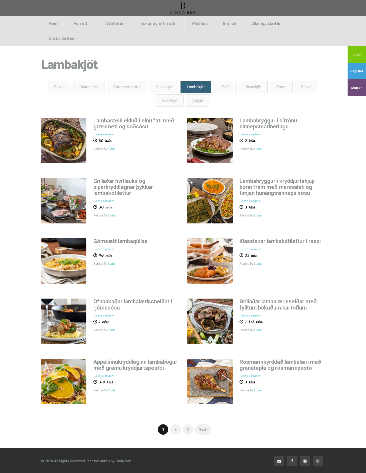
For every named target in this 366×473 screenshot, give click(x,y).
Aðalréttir (114, 23)
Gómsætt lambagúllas (120, 241)
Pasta (281, 87)
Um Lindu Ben (61, 38)
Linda (112, 149)
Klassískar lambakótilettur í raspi (280, 241)
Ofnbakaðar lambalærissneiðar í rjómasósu (132, 304)
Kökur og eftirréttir (158, 23)
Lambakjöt (196, 87)
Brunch (229, 23)
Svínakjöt (170, 100)
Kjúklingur (163, 87)
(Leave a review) (104, 134)
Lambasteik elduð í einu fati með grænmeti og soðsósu (133, 123)
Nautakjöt (253, 87)
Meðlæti (200, 23)
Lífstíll (225, 87)
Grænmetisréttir (127, 87)
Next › (203, 429)
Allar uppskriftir (266, 23)
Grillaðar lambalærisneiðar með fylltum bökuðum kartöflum (278, 304)
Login (357, 54)
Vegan (197, 100)
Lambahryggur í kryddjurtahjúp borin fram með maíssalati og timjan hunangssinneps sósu (277, 187)
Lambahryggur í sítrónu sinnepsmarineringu (268, 123)
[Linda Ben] (183, 8)
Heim (54, 23)
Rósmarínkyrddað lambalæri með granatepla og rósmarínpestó (280, 365)
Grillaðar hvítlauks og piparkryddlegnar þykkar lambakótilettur (123, 187)
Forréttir (82, 23)
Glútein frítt (89, 87)
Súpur (306, 87)
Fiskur (59, 87)
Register (357, 71)
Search (357, 88)
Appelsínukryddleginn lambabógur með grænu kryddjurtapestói (135, 365)
